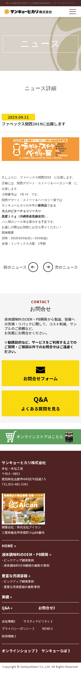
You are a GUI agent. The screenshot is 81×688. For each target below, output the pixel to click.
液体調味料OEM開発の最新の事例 (26, 565)
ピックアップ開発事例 (19, 560)
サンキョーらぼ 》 (56, 650)
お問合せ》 (47, 607)
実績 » (7, 596)
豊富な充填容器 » (16, 575)
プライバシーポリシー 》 (19, 628)
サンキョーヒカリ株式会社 (24, 462)
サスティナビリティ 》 (38, 621)
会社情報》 (9, 621)
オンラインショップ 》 (20, 650)
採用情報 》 (9, 636)
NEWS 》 (48, 628)
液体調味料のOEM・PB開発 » (26, 554)
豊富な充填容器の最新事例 (22, 587)
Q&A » (7, 607)
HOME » (9, 545)
